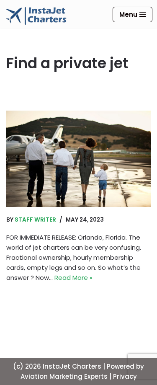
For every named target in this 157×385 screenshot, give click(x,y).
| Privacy (123, 376)
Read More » (73, 277)
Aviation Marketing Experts (64, 376)
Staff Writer (35, 220)
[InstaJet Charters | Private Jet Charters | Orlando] (36, 15)
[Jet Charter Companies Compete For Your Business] (78, 159)
